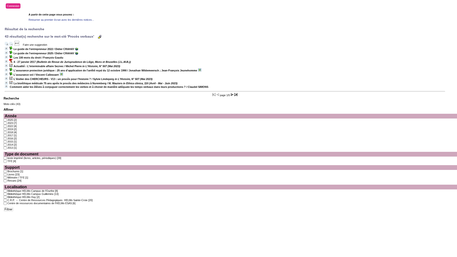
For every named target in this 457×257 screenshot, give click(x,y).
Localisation (16, 187)
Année (11, 116)
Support (12, 167)
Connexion (13, 6)
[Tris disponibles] (17, 44)
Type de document (21, 154)
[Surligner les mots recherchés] (99, 37)
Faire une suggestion (35, 44)
